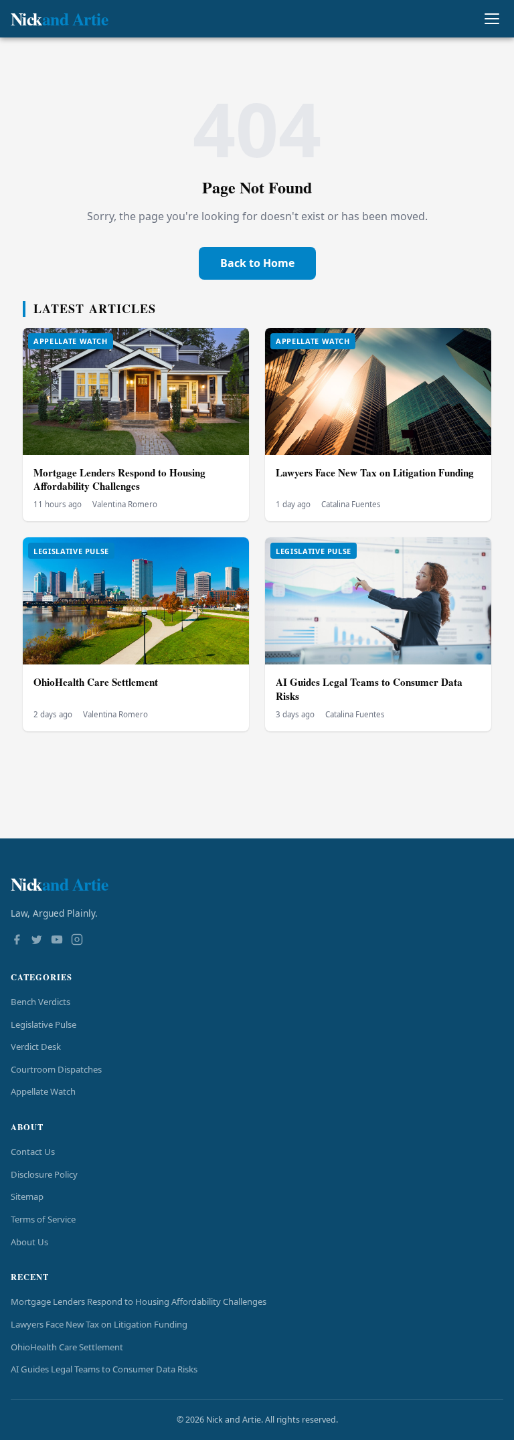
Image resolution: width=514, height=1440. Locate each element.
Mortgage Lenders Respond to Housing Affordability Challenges (119, 479)
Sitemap (27, 1196)
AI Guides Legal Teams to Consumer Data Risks (369, 688)
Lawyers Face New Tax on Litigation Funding (375, 472)
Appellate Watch (43, 1091)
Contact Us (33, 1152)
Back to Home (257, 263)
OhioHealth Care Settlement (95, 681)
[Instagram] (77, 940)
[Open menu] (491, 19)
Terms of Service (43, 1219)
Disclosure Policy (44, 1174)
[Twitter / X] (37, 940)
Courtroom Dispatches (56, 1069)
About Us (29, 1242)
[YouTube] (57, 940)
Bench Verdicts (40, 1002)
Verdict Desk (36, 1047)
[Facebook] (17, 940)
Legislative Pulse (43, 1024)
